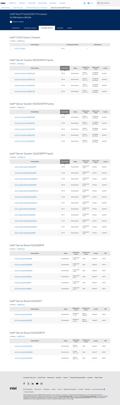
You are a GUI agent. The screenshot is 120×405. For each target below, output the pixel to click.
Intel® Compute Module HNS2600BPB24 (26, 227)
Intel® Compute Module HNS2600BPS (25, 215)
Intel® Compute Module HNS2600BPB (25, 233)
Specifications (16, 28)
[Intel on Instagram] (41, 384)
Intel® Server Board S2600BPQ (23, 276)
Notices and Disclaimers (90, 396)
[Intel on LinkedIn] (32, 384)
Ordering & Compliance (30, 28)
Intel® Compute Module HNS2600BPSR (25, 167)
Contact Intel (41, 377)
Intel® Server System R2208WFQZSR (25, 117)
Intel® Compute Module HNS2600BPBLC (26, 197)
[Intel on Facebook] (24, 384)
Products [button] (12, 3)
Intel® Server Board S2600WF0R (23, 358)
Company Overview (29, 377)
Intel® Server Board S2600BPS (23, 282)
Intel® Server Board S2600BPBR (23, 258)
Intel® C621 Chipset (20, 48)
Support (69, 28)
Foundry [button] (62, 3)
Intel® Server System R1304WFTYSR (25, 79)
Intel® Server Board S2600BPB (23, 288)
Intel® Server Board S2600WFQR (24, 352)
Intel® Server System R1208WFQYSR (25, 73)
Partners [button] (53, 3)
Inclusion (90, 377)
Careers (65, 377)
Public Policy (99, 377)
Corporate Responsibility (77, 377)
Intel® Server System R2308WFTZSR (25, 135)
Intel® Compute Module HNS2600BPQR (25, 173)
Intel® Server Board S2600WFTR (23, 346)
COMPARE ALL (21, 41)
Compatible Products (47, 28)
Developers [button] (42, 3)
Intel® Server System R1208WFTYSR (25, 91)
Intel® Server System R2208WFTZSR (25, 123)
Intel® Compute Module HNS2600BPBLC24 (26, 191)
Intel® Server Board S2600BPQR (23, 270)
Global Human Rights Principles (82, 397)
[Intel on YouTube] (37, 384)
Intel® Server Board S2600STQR (23, 320)
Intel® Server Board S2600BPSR (23, 264)
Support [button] (22, 3)
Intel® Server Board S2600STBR (23, 314)
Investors (58, 377)
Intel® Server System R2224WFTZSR (25, 129)
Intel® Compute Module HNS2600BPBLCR (26, 179)
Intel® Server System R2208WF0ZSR (25, 141)
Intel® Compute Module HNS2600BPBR (25, 185)
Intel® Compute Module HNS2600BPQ (25, 209)
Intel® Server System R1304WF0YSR (25, 85)
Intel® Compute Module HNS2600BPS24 (26, 221)
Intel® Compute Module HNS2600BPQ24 (26, 203)
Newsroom (50, 377)
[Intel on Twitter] (28, 384)
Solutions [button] (31, 3)
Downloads (60, 28)
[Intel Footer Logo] (13, 388)
